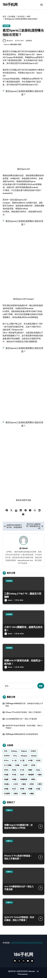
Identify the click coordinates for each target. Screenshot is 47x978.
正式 (16, 784)
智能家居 (24, 779)
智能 (14, 779)
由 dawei (10, 41)
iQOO (34, 751)
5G (6, 751)
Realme (24, 756)
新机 (40, 775)
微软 (30, 770)
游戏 (24, 784)
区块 (33, 765)
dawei (25, 548)
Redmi (34, 756)
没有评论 (29, 41)
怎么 (38, 770)
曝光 (33, 779)
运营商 (7, 793)
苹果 (22, 789)
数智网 (31, 775)
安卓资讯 (6, 26)
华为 (6, 770)
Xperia (7, 44)
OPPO (7, 756)
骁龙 (16, 793)
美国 (6, 789)
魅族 (32, 793)
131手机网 (38, 943)
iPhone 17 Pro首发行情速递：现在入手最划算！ (24, 712)
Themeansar (23, 974)
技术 (22, 775)
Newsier (32, 971)
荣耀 (30, 789)
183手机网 (31, 943)
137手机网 (15, 943)
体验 (17, 765)
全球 (25, 765)
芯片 (14, 789)
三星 (22, 760)
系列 (40, 784)
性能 (6, 775)
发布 (14, 770)
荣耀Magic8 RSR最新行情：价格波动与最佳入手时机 (24, 704)
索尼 (19, 44)
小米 (22, 770)
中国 (30, 760)
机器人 (7, 784)
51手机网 (22, 943)
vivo (7, 760)
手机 (14, 775)
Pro (16, 756)
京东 (38, 760)
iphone (24, 751)
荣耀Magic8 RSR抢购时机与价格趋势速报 (21, 734)
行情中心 (9, 810)
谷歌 (38, 789)
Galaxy (14, 751)
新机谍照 (14, 44)
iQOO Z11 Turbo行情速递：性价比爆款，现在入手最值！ (24, 726)
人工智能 (8, 765)
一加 (15, 760)
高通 (24, 793)
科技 (32, 784)
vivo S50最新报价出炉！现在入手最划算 (21, 719)
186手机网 (10, 4)
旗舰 (6, 779)
